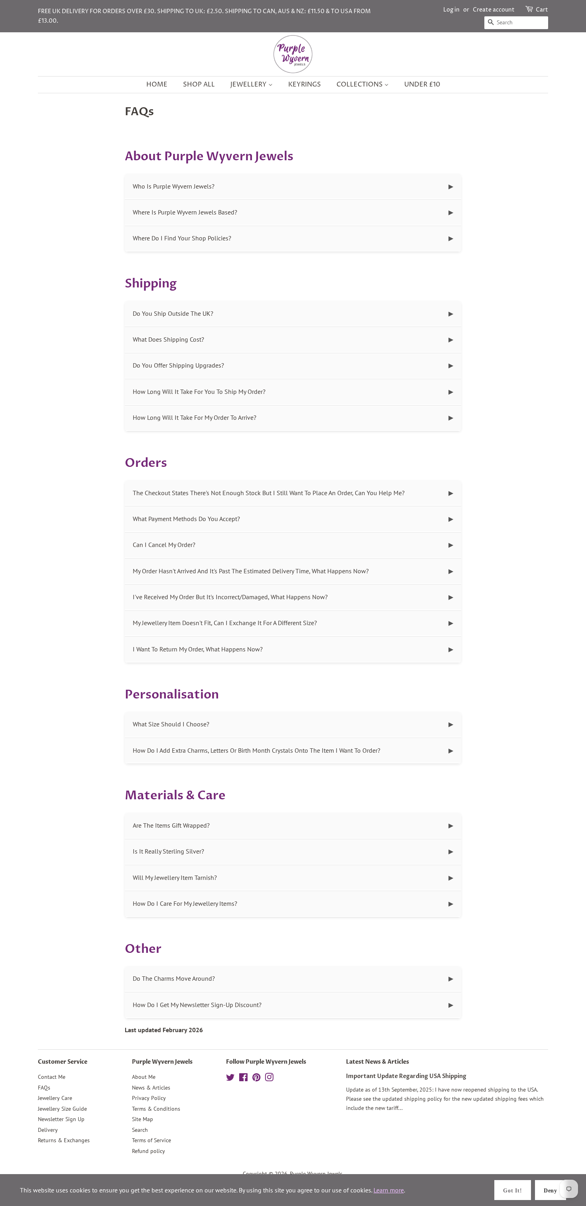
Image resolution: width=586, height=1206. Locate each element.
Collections (360, 84)
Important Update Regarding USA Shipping (406, 1076)
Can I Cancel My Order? (164, 545)
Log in (451, 10)
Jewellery (249, 84)
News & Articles (151, 1087)
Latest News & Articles (377, 1062)
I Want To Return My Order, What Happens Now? (198, 649)
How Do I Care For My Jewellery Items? (185, 903)
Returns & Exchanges (64, 1140)
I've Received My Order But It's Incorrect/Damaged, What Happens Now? (230, 597)
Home (156, 84)
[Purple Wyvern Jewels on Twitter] (230, 1078)
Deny (550, 1191)
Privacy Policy (149, 1098)
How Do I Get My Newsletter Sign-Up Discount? (197, 1005)
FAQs (44, 1087)
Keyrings (304, 84)
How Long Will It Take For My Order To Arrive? (194, 417)
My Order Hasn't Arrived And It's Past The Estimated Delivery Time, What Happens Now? (251, 571)
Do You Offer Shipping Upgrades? (178, 365)
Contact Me (51, 1076)
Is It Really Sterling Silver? (168, 851)
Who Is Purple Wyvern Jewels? (173, 186)
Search (140, 1129)
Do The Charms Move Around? (174, 978)
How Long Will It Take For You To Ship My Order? (199, 391)
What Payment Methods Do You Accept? (186, 519)
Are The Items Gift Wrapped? (171, 825)
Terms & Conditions (156, 1108)
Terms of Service (151, 1140)
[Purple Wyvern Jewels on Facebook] (243, 1078)
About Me (143, 1076)
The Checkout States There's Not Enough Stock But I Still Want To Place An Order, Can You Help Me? (269, 493)
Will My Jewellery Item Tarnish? (175, 877)
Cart (542, 10)
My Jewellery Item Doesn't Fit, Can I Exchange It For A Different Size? (225, 623)
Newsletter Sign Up (61, 1119)
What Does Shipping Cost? (168, 339)
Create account (494, 10)
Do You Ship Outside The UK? (173, 313)
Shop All (199, 84)
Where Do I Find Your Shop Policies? (182, 238)
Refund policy (148, 1151)
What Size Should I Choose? (171, 724)
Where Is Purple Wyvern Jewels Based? (185, 212)
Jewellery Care (55, 1098)
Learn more (389, 1190)
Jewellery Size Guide (62, 1108)
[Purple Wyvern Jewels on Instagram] (269, 1078)
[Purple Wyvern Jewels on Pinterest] (256, 1078)
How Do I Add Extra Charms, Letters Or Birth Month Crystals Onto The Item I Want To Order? (256, 750)
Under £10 (422, 84)
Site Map (142, 1119)
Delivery (48, 1129)
